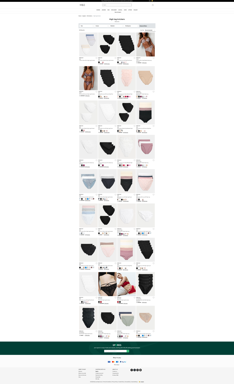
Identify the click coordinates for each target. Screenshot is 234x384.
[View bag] (153, 5)
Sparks (97, 371)
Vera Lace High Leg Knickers (104, 300)
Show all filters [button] (143, 26)
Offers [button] (130, 10)
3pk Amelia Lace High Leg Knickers (86, 197)
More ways (116, 364)
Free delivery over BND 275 (117, 0)
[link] (152, 0)
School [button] (120, 10)
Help (80, 377)
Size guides (98, 377)
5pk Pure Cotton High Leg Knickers (105, 231)
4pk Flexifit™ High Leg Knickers (85, 333)
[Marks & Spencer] (82, 5)
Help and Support (118, 12)
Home (80, 15)
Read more (117, 21)
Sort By (142, 30)
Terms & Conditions (107, 381)
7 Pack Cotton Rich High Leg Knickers (87, 60)
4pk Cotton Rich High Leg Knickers (86, 231)
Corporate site (115, 373)
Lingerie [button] (104, 10)
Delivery (80, 371)
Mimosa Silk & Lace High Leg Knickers (87, 94)
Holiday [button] (136, 10)
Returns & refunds (82, 375)
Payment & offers (99, 375)
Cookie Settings (134, 381)
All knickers (89, 15)
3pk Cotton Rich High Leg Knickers (105, 197)
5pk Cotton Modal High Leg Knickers (106, 60)
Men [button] (108, 10)
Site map (97, 378)
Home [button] (125, 10)
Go (128, 351)
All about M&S (115, 375)
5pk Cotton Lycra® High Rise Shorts (124, 60)
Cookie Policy (121, 381)
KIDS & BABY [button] (114, 10)
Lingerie (84, 15)
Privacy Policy (115, 381)
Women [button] (98, 10)
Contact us (114, 371)
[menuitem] (98, 10)
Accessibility (127, 381)
